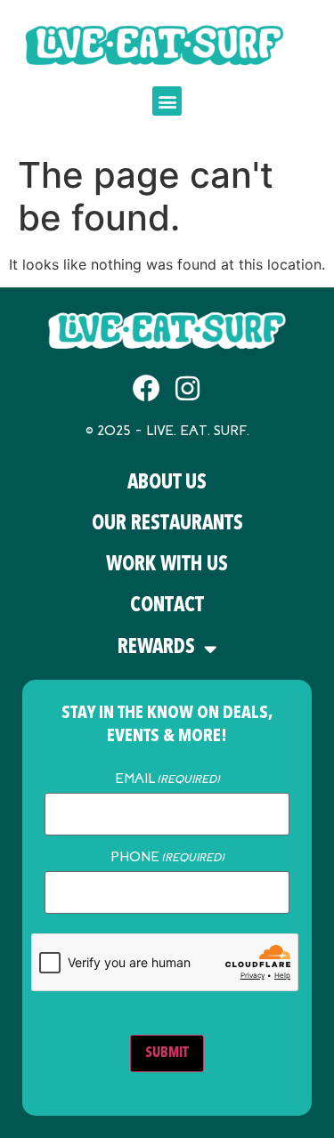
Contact (167, 606)
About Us (167, 483)
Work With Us (167, 565)
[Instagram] (187, 388)
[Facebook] (146, 388)
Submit (167, 1053)
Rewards (156, 648)
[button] (167, 101)
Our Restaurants (167, 524)
